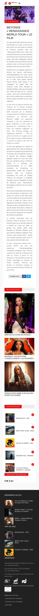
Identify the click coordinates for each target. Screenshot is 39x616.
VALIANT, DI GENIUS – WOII (24, 550)
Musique (14, 7)
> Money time (8, 605)
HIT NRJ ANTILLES (13, 406)
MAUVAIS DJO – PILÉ (22, 532)
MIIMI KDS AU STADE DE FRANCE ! (17, 335)
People (18, 7)
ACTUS (8, 7)
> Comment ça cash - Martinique (13, 598)
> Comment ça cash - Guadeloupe (13, 601)
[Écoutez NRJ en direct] (9, 4)
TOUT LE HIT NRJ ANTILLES (16, 474)
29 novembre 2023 (12, 21)
